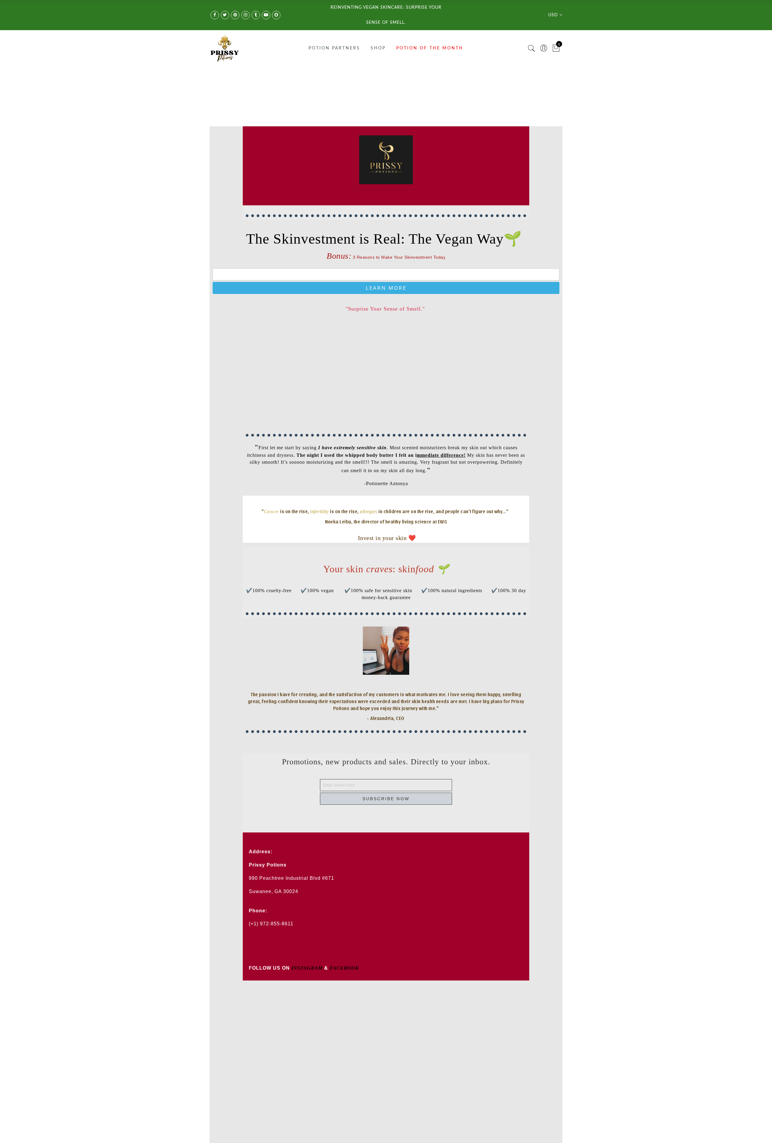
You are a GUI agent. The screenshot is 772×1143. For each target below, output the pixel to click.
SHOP (378, 48)
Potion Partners (334, 48)
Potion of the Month (429, 48)
